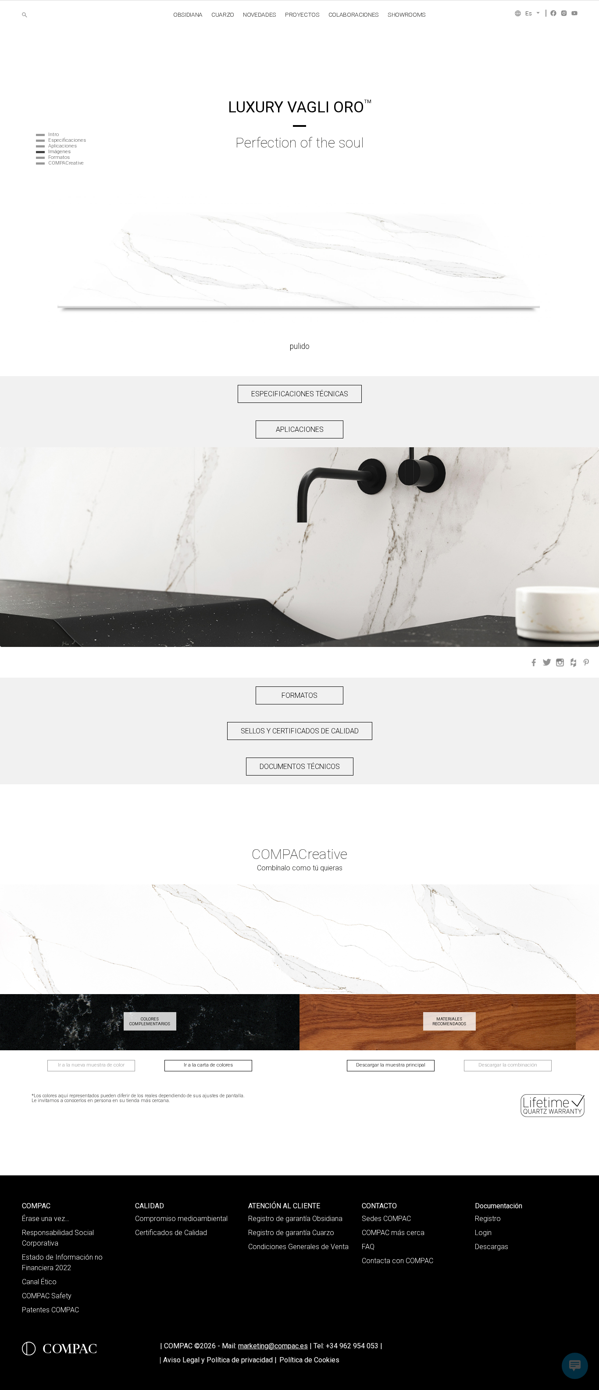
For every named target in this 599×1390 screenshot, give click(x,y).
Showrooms (407, 14)
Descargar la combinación (507, 1065)
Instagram (563, 13)
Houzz (573, 662)
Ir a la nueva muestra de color (91, 1065)
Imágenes (59, 151)
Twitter (546, 662)
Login (483, 1232)
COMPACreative (66, 163)
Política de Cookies (309, 1360)
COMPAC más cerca (393, 1232)
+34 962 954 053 (354, 1346)
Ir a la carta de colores (208, 1065)
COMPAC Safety (46, 1296)
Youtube (574, 13)
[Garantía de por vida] (553, 1105)
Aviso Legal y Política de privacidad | (220, 1360)
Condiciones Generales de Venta (298, 1247)
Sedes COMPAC (386, 1218)
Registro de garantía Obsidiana (295, 1218)
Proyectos (302, 14)
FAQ (368, 1247)
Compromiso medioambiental (181, 1218)
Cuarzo (222, 14)
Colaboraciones (353, 14)
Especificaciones (67, 140)
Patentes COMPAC (50, 1310)
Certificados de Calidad (171, 1232)
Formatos (59, 157)
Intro (53, 134)
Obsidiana (188, 14)
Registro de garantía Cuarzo (291, 1232)
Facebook (553, 13)
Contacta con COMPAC (397, 1261)
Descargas (491, 1247)
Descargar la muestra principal (390, 1065)
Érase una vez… (45, 1218)
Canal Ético (39, 1282)
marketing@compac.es (273, 1346)
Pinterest (586, 662)
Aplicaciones (62, 146)
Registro (488, 1218)
